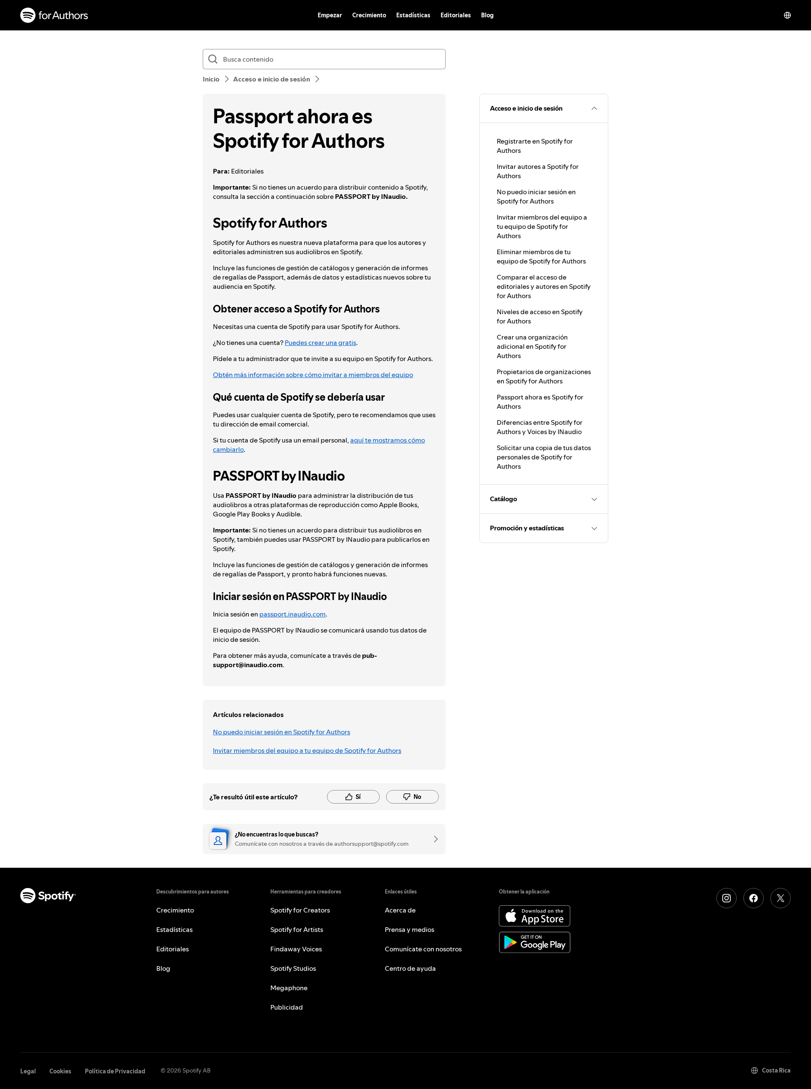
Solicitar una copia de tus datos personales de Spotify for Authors (544, 457)
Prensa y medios (409, 929)
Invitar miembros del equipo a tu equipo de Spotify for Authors (307, 750)
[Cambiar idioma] (787, 15)
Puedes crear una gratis (320, 342)
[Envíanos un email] (433, 839)
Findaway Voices (296, 948)
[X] (780, 898)
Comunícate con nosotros (423, 948)
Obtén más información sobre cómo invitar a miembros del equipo (313, 374)
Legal (28, 1071)
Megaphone (289, 987)
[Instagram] (726, 898)
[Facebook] (753, 898)
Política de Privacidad (115, 1071)
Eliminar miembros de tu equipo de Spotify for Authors (541, 256)
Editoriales (456, 15)
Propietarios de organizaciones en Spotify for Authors (544, 376)
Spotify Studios (293, 968)
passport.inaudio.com (292, 614)
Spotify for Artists (296, 929)
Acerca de (400, 910)
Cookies (60, 1071)
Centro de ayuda (410, 968)
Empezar (330, 15)
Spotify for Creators (300, 910)
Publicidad (286, 1007)
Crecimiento (369, 15)
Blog (487, 15)
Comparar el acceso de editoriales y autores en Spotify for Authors (544, 286)
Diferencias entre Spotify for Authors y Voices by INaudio (539, 427)
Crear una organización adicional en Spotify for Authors (532, 346)
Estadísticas (413, 15)
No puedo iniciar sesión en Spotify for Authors (281, 731)
